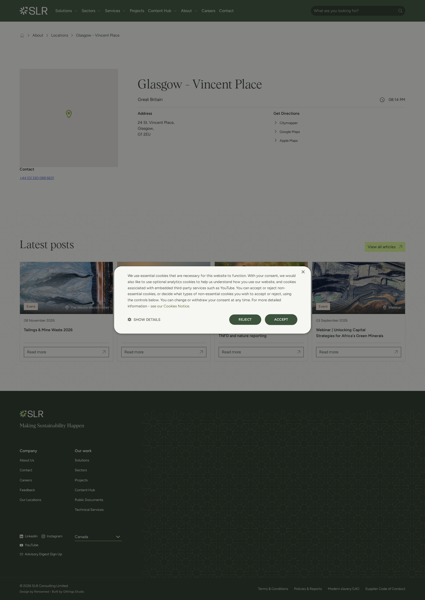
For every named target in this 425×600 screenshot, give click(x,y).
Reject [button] (245, 319)
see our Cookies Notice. (170, 306)
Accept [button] (281, 319)
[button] (144, 319)
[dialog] (212, 300)
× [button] (303, 272)
